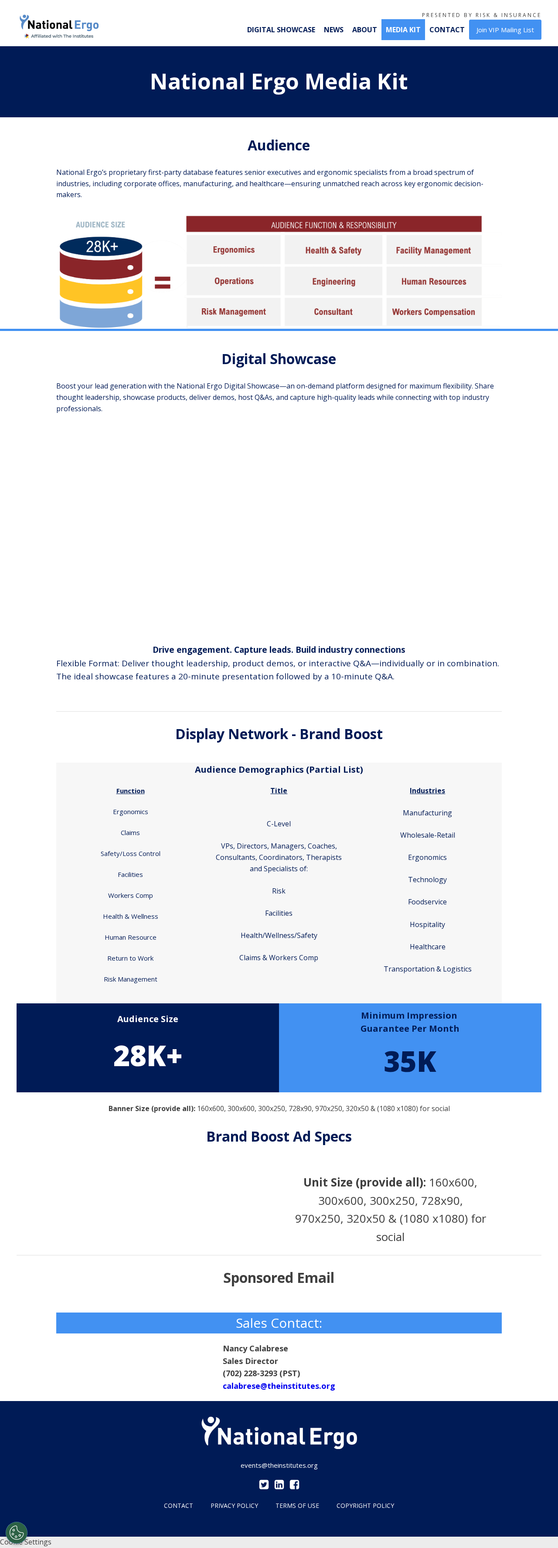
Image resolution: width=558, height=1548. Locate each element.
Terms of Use (297, 1505)
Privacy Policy (234, 1505)
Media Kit (403, 29)
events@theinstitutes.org (279, 1465)
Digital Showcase (281, 29)
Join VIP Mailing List (505, 29)
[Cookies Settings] (16, 1533)
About (364, 29)
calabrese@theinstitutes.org (279, 1386)
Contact (447, 29)
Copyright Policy (365, 1505)
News (334, 29)
